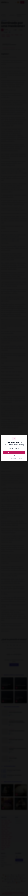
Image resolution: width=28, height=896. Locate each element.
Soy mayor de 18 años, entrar (14, 452)
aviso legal (16, 458)
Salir (14, 455)
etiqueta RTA (21, 458)
